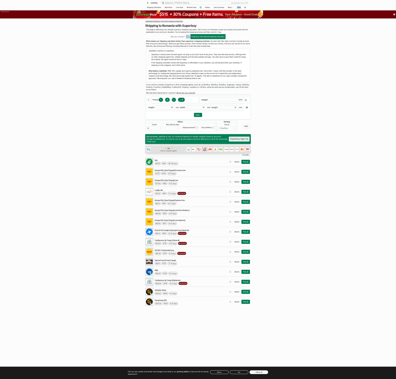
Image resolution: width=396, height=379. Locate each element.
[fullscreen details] (230, 162)
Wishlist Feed (191, 7)
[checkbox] (197, 127)
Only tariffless (206, 127)
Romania (172, 21)
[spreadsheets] (200, 7)
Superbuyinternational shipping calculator (208, 37)
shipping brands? (189, 127)
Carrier (154, 124)
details (236, 162)
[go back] (149, 100)
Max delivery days (172, 124)
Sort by (226, 124)
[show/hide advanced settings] (246, 107)
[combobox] (154, 128)
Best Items (168, 7)
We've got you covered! (185, 93)
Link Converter (219, 7)
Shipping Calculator (161, 21)
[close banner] (394, 14)
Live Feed (179, 7)
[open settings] (245, 7)
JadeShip (149, 21)
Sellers (207, 7)
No (239, 372)
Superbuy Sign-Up (239, 139)
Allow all (259, 372)
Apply (198, 115)
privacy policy (183, 372)
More (230, 7)
